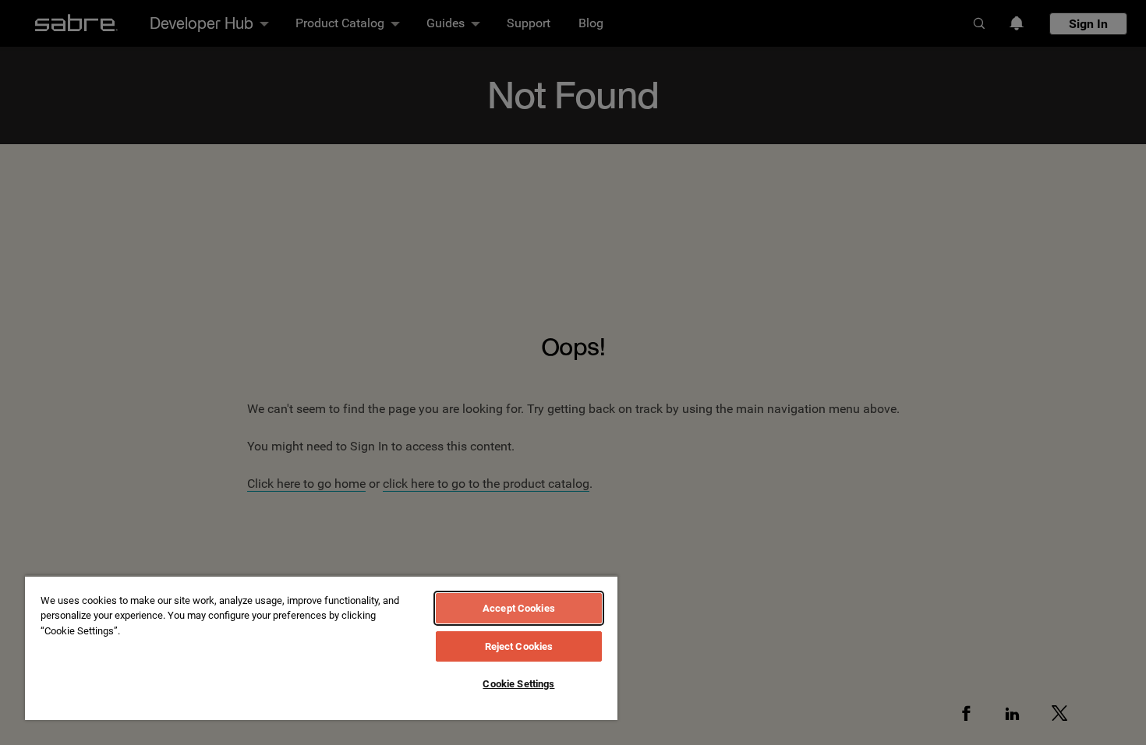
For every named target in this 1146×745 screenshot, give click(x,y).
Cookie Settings (518, 684)
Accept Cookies (519, 608)
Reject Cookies (519, 646)
